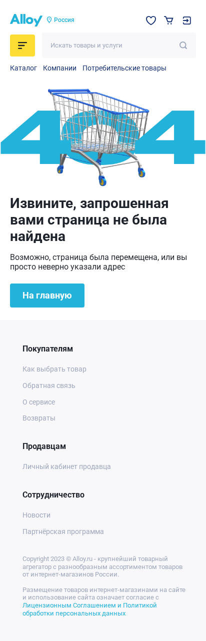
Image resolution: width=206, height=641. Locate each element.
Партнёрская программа (63, 532)
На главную (47, 295)
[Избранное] (151, 20)
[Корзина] (169, 20)
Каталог (23, 68)
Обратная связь (49, 386)
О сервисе (38, 402)
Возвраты (39, 418)
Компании (59, 68)
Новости (36, 515)
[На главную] (26, 20)
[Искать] (183, 45)
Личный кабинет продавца (66, 466)
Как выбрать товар (54, 369)
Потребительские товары (124, 68)
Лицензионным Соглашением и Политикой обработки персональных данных (89, 609)
